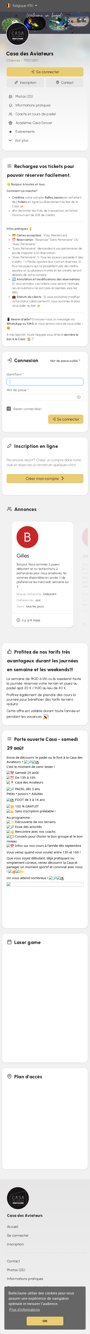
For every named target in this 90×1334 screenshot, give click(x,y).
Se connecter (46, 71)
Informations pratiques (32, 105)
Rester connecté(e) (27, 409)
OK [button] (45, 1321)
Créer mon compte (43, 478)
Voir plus (20, 140)
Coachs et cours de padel (35, 114)
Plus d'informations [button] (24, 1310)
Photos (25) (23, 96)
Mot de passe (18, 390)
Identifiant (15, 374)
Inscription (27, 82)
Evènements (24, 131)
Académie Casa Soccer (33, 123)
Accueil (12, 1227)
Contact (66, 82)
